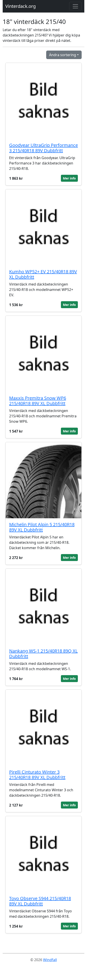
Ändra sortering (62, 54)
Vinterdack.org (20, 6)
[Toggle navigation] (75, 6)
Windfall (50, 959)
